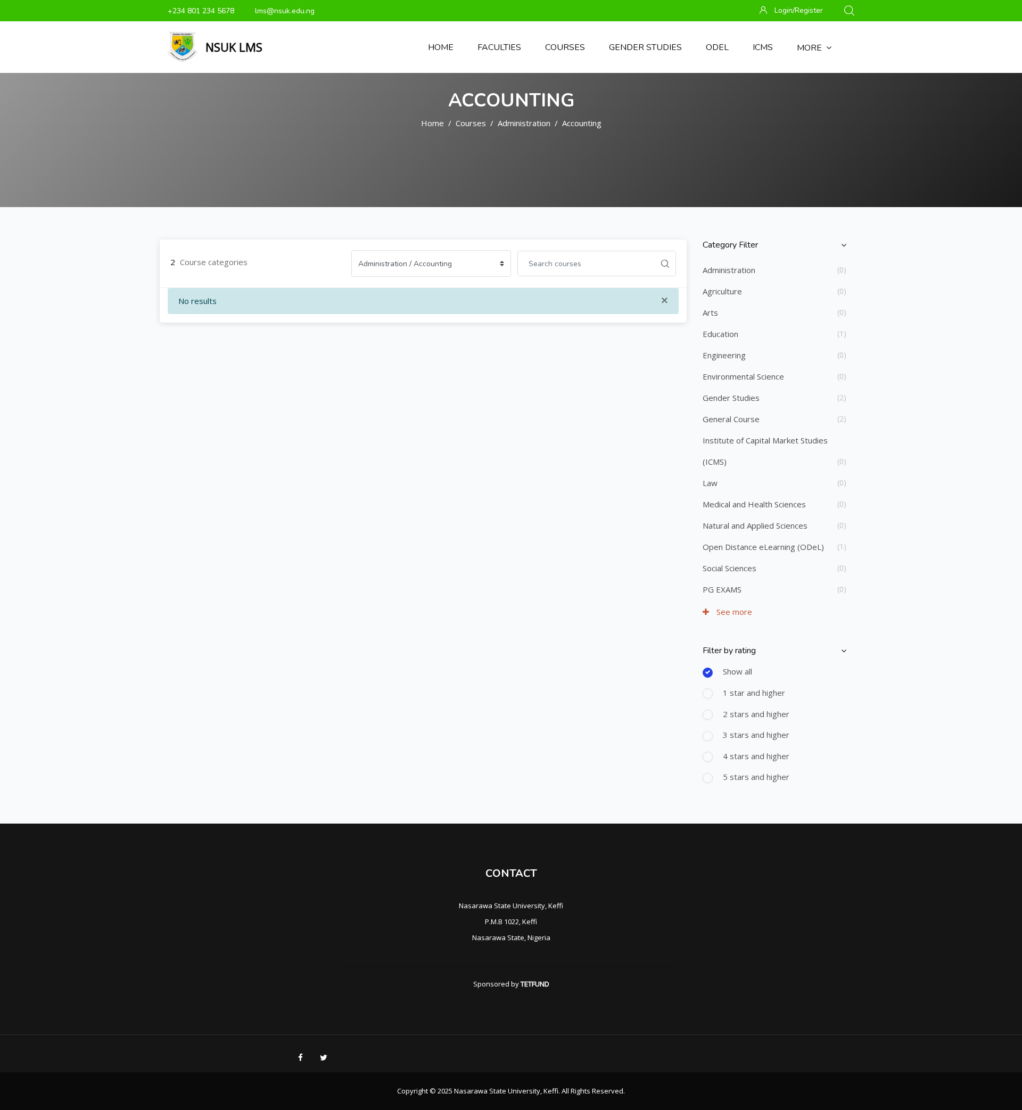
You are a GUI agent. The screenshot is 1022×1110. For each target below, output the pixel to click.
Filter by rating (729, 650)
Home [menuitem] (441, 47)
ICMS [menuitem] (763, 47)
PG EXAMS (722, 589)
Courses (471, 123)
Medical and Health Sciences (754, 504)
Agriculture (722, 291)
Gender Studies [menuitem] (645, 47)
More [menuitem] (809, 48)
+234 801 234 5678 (201, 11)
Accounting (581, 123)
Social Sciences (729, 568)
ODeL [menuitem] (717, 47)
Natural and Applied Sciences (755, 525)
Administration (524, 123)
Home (432, 123)
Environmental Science (743, 376)
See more (733, 611)
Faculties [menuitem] (499, 47)
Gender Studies (731, 397)
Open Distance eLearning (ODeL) (763, 546)
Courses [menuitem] (565, 47)
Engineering (724, 355)
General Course (731, 419)
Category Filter (730, 245)
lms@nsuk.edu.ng (285, 11)
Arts (710, 312)
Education (720, 333)
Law (710, 483)
